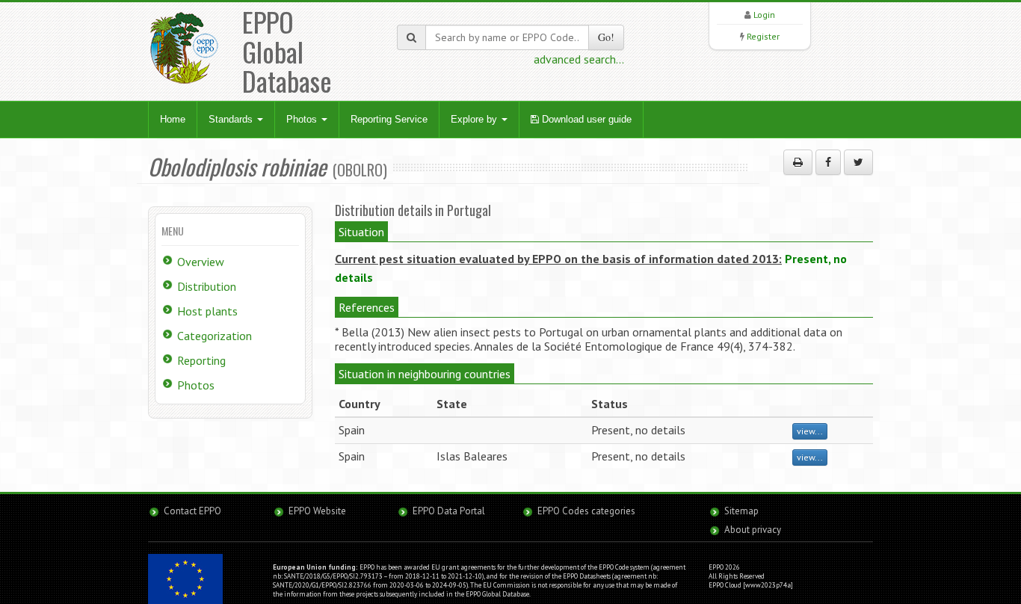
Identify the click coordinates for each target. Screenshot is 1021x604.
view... (810, 431)
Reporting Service (389, 119)
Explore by (475, 119)
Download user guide (585, 119)
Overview (200, 261)
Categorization (214, 335)
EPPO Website (317, 511)
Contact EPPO (192, 511)
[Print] (797, 162)
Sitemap (741, 511)
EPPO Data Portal (449, 511)
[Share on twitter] (858, 162)
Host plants (207, 310)
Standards (232, 119)
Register (763, 36)
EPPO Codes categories (586, 511)
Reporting (201, 360)
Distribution (206, 286)
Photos (303, 119)
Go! (606, 37)
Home (172, 119)
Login (764, 14)
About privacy (752, 529)
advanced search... (579, 59)
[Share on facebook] (828, 162)
